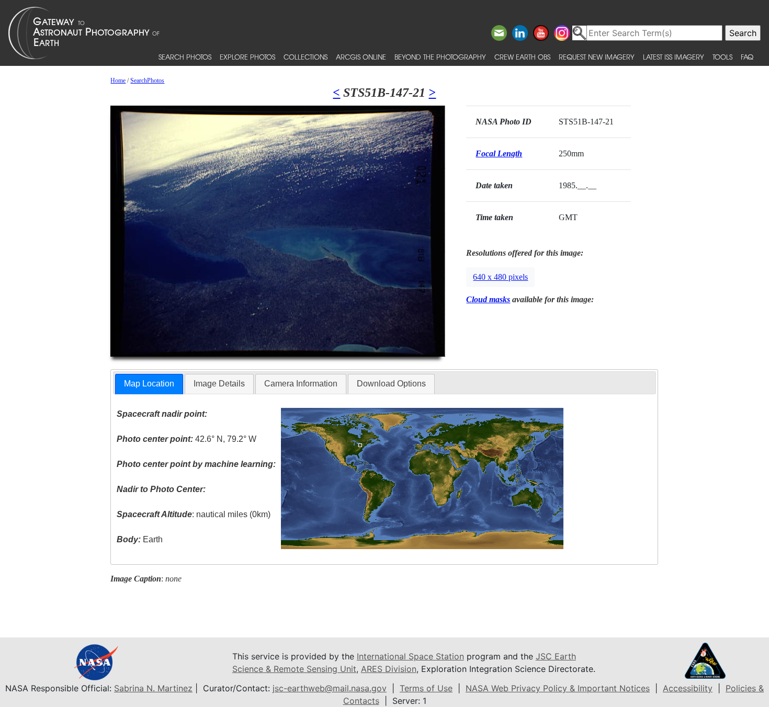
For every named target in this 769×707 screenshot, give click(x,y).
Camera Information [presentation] (300, 383)
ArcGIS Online (361, 57)
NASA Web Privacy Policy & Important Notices (558, 688)
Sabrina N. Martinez (153, 688)
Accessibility (688, 688)
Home (118, 80)
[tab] (149, 384)
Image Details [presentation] (219, 383)
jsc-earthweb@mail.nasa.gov (330, 688)
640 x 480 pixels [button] (500, 276)
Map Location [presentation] (149, 383)
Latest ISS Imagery (673, 57)
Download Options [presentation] (391, 383)
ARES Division (388, 669)
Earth (140, 539)
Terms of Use (426, 688)
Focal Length (499, 153)
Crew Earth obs (522, 57)
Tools (722, 57)
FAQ (747, 57)
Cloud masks (488, 299)
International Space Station (410, 656)
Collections (305, 57)
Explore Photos (247, 57)
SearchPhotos (147, 80)
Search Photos (185, 57)
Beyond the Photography (440, 57)
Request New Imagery (597, 57)
